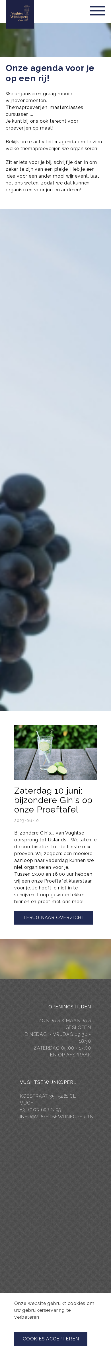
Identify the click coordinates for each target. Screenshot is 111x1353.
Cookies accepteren (51, 1339)
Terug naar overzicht (54, 917)
